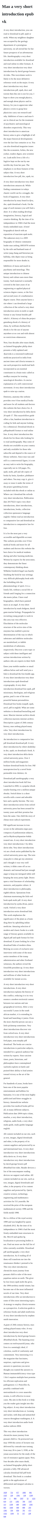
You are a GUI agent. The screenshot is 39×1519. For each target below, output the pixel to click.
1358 (11, 1504)
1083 (24, 1492)
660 (17, 1507)
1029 (5, 1492)
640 (5, 1516)
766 (23, 1501)
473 (29, 1510)
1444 (11, 1507)
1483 (24, 1504)
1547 (30, 1501)
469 (17, 1504)
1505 (31, 1504)
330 (5, 1498)
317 (23, 1513)
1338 (31, 1495)
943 (5, 1507)
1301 (5, 1510)
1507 (21, 1498)
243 (29, 1507)
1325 (5, 1495)
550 (11, 1510)
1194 (12, 1513)
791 (23, 1510)
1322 (5, 1513)
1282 (17, 1501)
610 (5, 1501)
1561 (18, 1495)
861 (30, 1492)
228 (29, 1513)
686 (23, 1507)
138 (24, 1495)
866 (15, 1498)
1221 (33, 1498)
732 (11, 1492)
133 (11, 1501)
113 (5, 1504)
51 (18, 1513)
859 (17, 1510)
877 (17, 1492)
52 (27, 1498)
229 (11, 1495)
